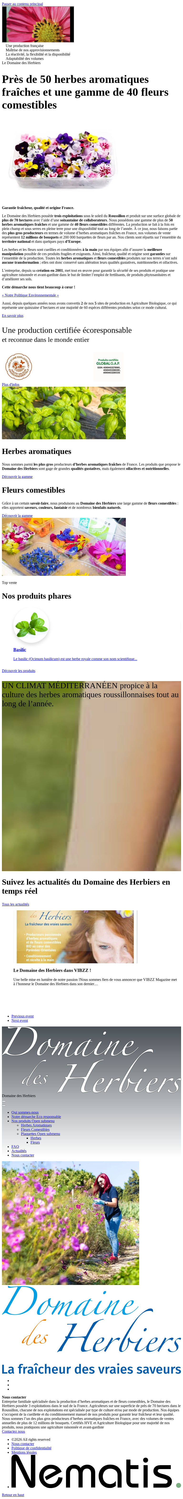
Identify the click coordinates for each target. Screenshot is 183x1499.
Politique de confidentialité (31, 1448)
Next (175, 636)
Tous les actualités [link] (15, 904)
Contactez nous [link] (13, 1431)
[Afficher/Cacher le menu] (4, 1101)
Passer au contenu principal (22, 4)
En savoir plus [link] (12, 316)
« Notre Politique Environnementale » (30, 295)
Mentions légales (24, 1452)
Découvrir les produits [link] (18, 671)
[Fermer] (4, 1105)
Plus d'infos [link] (10, 384)
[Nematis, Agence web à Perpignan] (96, 1487)
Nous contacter (22, 1444)
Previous (7, 636)
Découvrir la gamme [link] (17, 477)
